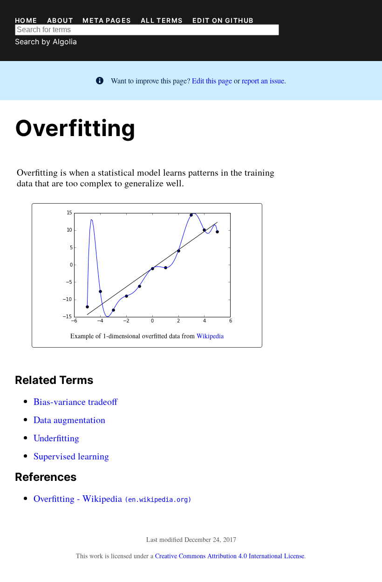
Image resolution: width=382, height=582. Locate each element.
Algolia (65, 41)
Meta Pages (106, 20)
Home (26, 20)
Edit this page (212, 80)
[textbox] (147, 29)
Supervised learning (71, 456)
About (60, 20)
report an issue (263, 80)
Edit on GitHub (223, 20)
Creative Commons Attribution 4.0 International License (229, 555)
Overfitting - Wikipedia (112, 498)
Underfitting (56, 437)
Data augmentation (69, 419)
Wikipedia (210, 335)
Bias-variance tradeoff (75, 401)
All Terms (162, 20)
